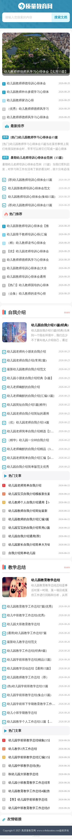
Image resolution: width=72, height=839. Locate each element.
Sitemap (36, 836)
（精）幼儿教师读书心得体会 (24, 243)
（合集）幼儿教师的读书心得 (24, 293)
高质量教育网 (28, 830)
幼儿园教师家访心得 (18, 100)
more (67, 312)
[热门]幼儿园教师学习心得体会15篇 (34, 137)
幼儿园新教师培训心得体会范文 (29, 188)
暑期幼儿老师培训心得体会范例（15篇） (38, 157)
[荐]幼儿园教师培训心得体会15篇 (30, 179)
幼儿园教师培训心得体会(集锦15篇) (31, 196)
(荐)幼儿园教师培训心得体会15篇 (30, 205)
